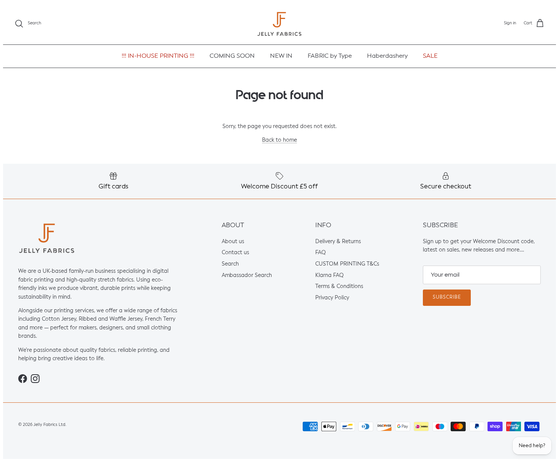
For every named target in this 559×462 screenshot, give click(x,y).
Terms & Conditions (339, 287)
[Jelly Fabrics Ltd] (279, 24)
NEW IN (281, 56)
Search (230, 264)
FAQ (320, 253)
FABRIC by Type (330, 56)
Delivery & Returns (338, 241)
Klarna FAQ (329, 275)
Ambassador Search (247, 275)
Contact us (235, 253)
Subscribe (447, 297)
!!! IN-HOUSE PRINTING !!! (158, 56)
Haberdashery (387, 56)
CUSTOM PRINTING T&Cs (347, 264)
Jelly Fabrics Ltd (49, 424)
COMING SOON (232, 56)
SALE (430, 56)
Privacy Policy (332, 298)
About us (233, 241)
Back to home (279, 140)
